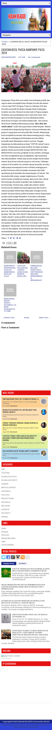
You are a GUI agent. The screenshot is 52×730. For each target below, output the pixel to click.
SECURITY (5, 513)
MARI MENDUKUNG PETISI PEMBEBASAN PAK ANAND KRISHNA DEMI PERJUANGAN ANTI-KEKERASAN (23, 586)
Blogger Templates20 (31, 727)
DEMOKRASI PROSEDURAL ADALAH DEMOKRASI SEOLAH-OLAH (10, 271)
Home (4, 41)
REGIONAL (6, 502)
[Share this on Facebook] (8, 238)
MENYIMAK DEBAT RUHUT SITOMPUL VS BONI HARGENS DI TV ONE (10, 305)
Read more (14, 406)
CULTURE (5, 473)
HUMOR (4, 484)
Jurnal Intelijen (7, 544)
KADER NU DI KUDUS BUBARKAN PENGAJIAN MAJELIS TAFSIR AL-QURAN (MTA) (23, 602)
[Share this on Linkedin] (20, 238)
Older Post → (44, 317)
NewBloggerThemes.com (40, 725)
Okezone (5, 535)
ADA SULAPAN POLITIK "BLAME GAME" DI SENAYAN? (20, 451)
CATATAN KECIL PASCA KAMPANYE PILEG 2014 (23, 51)
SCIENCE (5, 509)
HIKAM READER (25, 721)
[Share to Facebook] (15, 243)
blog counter (9, 658)
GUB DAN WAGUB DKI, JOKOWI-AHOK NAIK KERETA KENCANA (22, 271)
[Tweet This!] (10, 238)
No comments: (34, 57)
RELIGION (5, 505)
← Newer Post (8, 317)
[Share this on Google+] (14, 238)
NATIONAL (6, 491)
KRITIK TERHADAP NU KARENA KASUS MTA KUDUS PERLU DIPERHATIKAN (31, 570)
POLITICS (5, 495)
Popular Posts (8, 563)
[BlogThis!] (10, 243)
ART (3, 469)
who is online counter (4, 658)
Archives (22, 563)
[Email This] (7, 243)
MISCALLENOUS (8, 487)
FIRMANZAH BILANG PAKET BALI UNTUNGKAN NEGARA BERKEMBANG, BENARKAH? (37, 273)
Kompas (4, 531)
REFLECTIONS (7, 498)
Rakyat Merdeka (8, 538)
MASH (46, 721)
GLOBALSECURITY (9, 480)
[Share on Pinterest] (17, 238)
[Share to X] (12, 243)
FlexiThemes (13, 725)
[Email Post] (3, 242)
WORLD (4, 516)
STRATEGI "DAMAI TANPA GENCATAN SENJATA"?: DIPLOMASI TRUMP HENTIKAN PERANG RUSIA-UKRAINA (20, 438)
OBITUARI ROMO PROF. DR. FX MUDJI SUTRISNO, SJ (21, 399)
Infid (3, 541)
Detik (3, 528)
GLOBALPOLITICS (9, 476)
